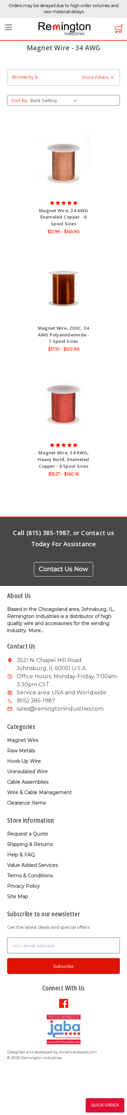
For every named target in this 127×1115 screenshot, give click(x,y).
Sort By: (19, 100)
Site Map (17, 896)
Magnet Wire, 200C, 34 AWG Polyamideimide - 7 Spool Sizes (63, 334)
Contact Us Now (63, 569)
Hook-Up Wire (24, 761)
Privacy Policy (23, 886)
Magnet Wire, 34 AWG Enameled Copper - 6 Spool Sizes (63, 217)
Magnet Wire (23, 740)
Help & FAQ (21, 855)
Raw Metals (21, 751)
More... (36, 630)
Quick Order (105, 1105)
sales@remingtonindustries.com (60, 709)
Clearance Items (26, 803)
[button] (63, 77)
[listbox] (55, 100)
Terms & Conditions (30, 876)
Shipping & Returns (30, 844)
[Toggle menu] (8, 29)
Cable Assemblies (27, 782)
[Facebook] (63, 1003)
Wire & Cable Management (39, 792)
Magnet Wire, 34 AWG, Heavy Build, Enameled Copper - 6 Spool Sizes (63, 459)
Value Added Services (32, 865)
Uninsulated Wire (27, 771)
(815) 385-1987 (36, 700)
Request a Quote (27, 834)
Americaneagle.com (78, 1052)
